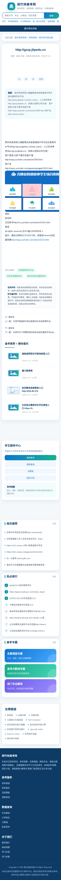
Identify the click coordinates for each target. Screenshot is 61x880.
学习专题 (6, 857)
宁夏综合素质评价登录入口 (21, 605)
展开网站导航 (30, 28)
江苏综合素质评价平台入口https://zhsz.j (27, 631)
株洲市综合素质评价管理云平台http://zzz (27, 611)
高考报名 (6, 788)
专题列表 (35, 715)
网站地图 (6, 847)
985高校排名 (13, 21)
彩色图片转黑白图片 (16, 729)
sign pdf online (36, 729)
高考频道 (33, 37)
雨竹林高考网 (21, 37)
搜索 (51, 15)
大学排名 (6, 817)
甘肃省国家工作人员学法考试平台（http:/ (25, 539)
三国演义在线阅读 (15, 720)
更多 (54, 524)
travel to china (13, 734)
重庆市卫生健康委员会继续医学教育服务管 (25, 565)
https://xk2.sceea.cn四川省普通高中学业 (24, 545)
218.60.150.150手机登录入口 (23, 598)
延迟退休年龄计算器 (16, 724)
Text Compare (34, 720)
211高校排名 (25, 21)
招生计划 (30, 478)
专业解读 (6, 813)
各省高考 (6, 827)
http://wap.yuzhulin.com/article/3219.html (30, 240)
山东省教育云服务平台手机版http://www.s (28, 624)
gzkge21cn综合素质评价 (20, 585)
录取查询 (30, 464)
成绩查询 (30, 458)
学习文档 (6, 852)
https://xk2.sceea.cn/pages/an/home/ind (24, 552)
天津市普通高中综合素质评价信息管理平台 (32, 321)
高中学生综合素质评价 (49, 37)
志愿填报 (51, 21)
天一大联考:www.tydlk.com (18, 558)
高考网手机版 (31, 734)
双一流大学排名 (39, 21)
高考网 (10, 715)
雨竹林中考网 (13, 738)
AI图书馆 (22, 715)
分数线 (30, 471)
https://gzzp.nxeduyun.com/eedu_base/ (27, 592)
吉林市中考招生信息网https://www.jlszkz (24, 532)
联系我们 (6, 842)
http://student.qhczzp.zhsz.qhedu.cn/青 (27, 618)
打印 (41, 79)
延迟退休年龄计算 (38, 724)
